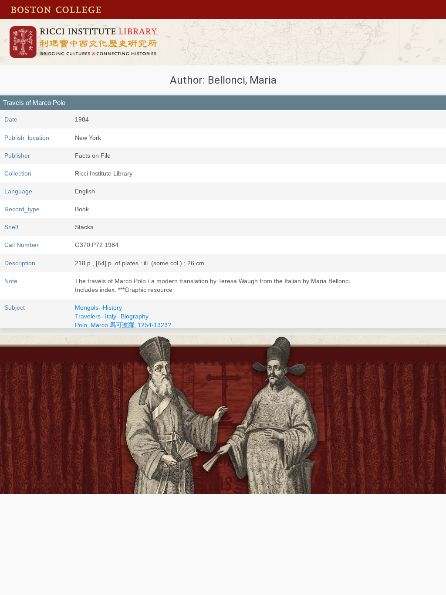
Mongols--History (98, 307)
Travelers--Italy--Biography (112, 316)
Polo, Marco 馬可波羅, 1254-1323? (123, 324)
